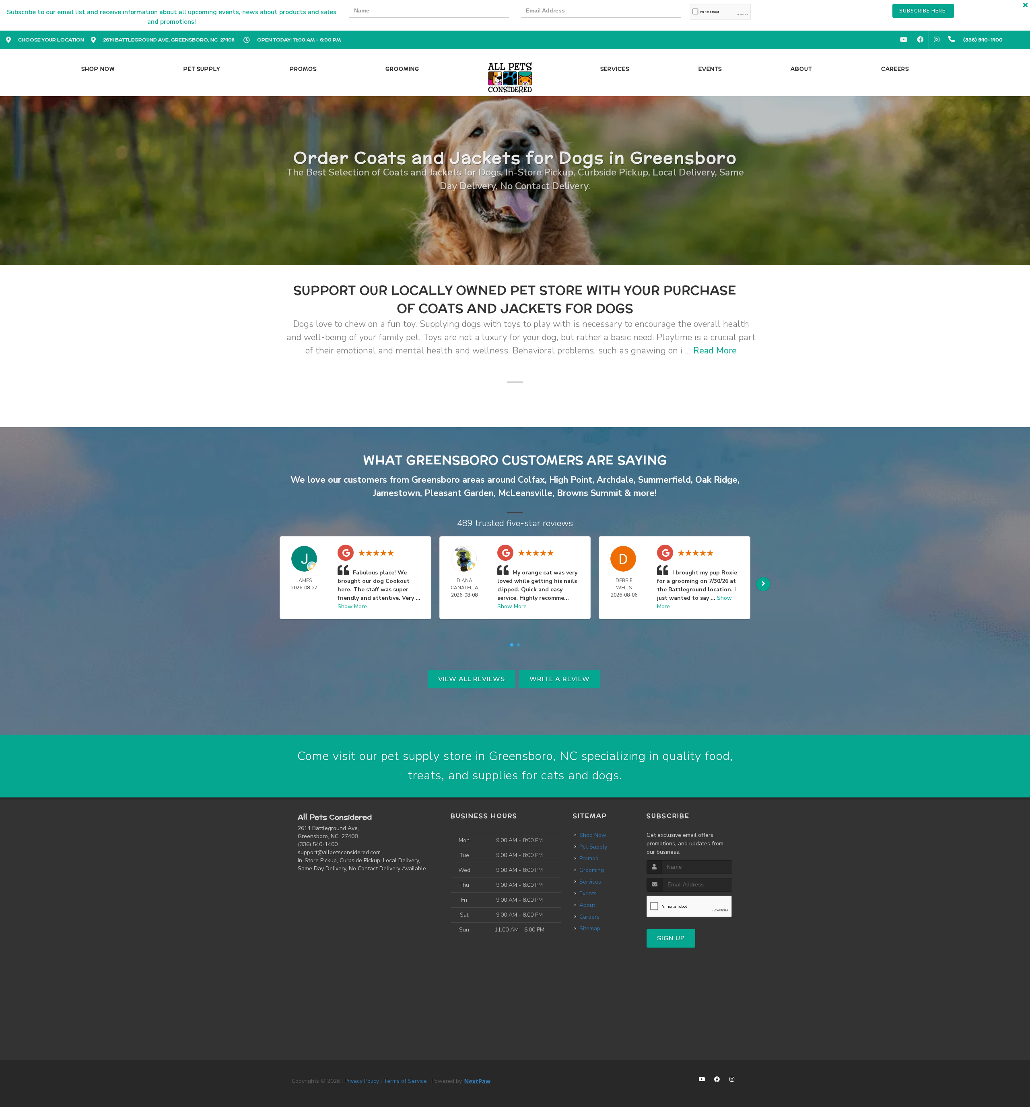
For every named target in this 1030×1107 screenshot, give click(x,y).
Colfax (531, 480)
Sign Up (671, 938)
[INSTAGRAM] (937, 40)
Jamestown (396, 493)
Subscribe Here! (923, 11)
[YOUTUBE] (904, 40)
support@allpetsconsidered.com (339, 852)
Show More (352, 606)
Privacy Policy (361, 1081)
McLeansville (525, 493)
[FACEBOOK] (920, 40)
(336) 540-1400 (318, 844)
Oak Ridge (716, 480)
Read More (715, 351)
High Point (570, 480)
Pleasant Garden (459, 493)
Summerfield (664, 480)
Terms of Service (405, 1081)
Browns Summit (589, 493)
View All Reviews (471, 679)
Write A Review (559, 679)
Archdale (615, 480)
